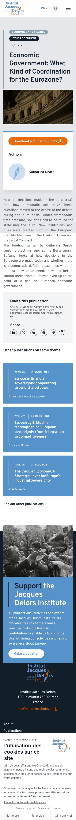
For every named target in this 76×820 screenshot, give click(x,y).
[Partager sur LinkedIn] (13, 332)
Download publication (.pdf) (35, 141)
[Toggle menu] (68, 8)
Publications (12, 730)
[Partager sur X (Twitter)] (23, 332)
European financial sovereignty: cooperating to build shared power (35, 383)
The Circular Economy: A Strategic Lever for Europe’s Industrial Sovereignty (37, 476)
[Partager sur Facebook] (44, 332)
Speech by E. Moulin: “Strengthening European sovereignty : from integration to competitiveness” (39, 429)
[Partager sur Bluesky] (33, 332)
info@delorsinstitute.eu (35, 708)
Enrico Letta (15, 396)
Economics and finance (28, 32)
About (8, 724)
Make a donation (26, 653)
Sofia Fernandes (17, 489)
